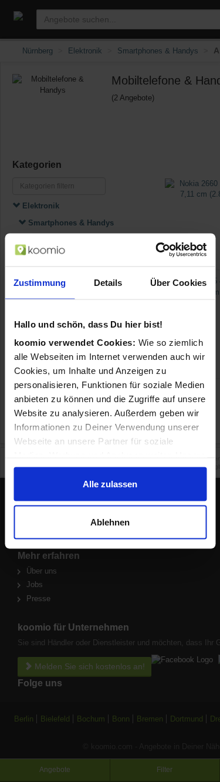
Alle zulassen (110, 483)
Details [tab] (108, 282)
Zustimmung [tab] (39, 282)
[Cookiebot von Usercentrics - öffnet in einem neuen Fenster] (157, 250)
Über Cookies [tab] (178, 282)
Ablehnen (110, 522)
